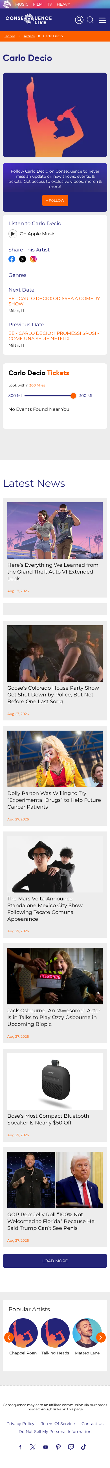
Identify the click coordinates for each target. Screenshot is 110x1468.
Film (38, 4)
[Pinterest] (65, 1446)
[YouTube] (52, 1446)
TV (49, 4)
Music (21, 4)
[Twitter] (39, 1446)
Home (10, 36)
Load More (55, 1260)
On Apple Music (37, 233)
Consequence (7, 4)
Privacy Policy (20, 1423)
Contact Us (93, 1423)
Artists (29, 36)
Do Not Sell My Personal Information (55, 1431)
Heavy (63, 4)
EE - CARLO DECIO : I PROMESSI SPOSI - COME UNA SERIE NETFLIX (53, 336)
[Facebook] (27, 1446)
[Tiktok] (90, 1446)
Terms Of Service (58, 1423)
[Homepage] (31, 19)
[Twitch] (77, 1446)
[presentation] (9, 1337)
